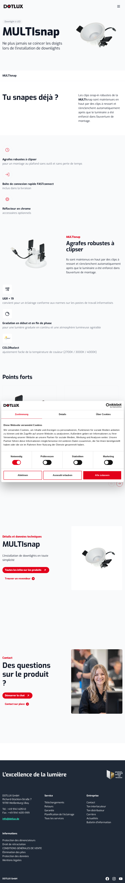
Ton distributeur (95, 810)
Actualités (92, 818)
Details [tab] (62, 414)
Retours (49, 806)
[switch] (47, 462)
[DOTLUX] (13, 6)
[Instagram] (114, 879)
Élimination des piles (14, 852)
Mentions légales (11, 860)
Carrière (91, 814)
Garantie (49, 810)
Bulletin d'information (99, 822)
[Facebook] (107, 879)
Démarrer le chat (15, 695)
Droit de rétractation (14, 844)
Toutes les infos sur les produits (23, 570)
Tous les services (54, 818)
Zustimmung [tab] (22, 414)
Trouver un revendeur (17, 578)
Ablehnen (23, 475)
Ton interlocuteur (96, 806)
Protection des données (15, 856)
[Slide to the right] (119, 484)
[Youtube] (121, 879)
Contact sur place (15, 704)
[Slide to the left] (112, 484)
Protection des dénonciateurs (18, 840)
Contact (91, 802)
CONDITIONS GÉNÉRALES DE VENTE (22, 848)
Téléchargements (54, 802)
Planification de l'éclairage (59, 814)
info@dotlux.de (10, 818)
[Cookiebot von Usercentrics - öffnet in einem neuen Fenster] (108, 405)
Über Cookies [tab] (103, 414)
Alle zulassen (102, 475)
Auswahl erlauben (62, 475)
